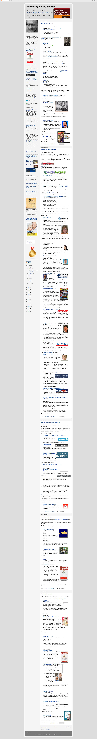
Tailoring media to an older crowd (32, 117)
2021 (29, 267)
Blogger (60, 734)
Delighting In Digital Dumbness (49, 504)
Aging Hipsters (44, 166)
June (29, 276)
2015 (29, 294)
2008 (29, 306)
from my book (46, 564)
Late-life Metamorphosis (48, 636)
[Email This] (59, 144)
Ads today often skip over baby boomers (51, 242)
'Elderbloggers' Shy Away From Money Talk (52, 341)
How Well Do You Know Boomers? (30, 126)
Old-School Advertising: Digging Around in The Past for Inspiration (32, 181)
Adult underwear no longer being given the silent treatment (54, 372)
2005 (29, 311)
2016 (29, 292)
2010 (29, 303)
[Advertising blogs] (32, 258)
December (30, 268)
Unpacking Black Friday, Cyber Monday (50, 422)
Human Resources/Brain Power (31, 183)
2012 (29, 299)
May (29, 278)
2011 (29, 301)
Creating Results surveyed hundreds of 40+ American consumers (51, 663)
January (30, 283)
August (30, 275)
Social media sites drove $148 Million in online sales (53, 478)
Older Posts (68, 727)
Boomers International (47, 175)
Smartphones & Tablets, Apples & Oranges (50, 470)
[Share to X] (61, 144)
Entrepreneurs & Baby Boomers (32, 191)
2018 (29, 289)
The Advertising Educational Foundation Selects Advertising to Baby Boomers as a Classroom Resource (32, 80)
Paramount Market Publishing (31, 64)
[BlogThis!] (60, 144)
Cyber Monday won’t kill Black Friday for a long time (48, 445)
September (31, 273)
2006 (29, 309)
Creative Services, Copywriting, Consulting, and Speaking (38, 11)
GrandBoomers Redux (46, 517)
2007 (29, 308)
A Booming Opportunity (48, 288)
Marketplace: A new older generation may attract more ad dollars (31, 156)
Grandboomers (46, 542)
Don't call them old (47, 217)
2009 (29, 304)
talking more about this (47, 352)
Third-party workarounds (51, 56)
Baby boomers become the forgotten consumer (52, 354)
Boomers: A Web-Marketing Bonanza (50, 309)
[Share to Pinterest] (63, 144)
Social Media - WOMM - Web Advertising (31, 189)
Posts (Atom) (48, 729)
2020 (29, 285)
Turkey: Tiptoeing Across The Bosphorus (31, 110)
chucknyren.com (33, 47)
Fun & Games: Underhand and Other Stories (31, 194)
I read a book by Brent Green (49, 192)
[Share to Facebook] (62, 144)
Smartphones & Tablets (48, 102)
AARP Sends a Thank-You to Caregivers (51, 701)
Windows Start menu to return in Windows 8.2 (52, 61)
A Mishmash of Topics (46, 594)
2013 (29, 297)
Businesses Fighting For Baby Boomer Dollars (52, 388)
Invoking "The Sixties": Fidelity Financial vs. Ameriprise (31, 141)
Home (56, 727)
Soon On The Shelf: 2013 (47, 23)
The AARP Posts (46, 136)
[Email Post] (57, 143)
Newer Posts (44, 727)
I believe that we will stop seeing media (50, 95)
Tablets (44, 73)
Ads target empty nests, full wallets (50, 255)
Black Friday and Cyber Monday (61, 519)
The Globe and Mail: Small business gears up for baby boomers (31, 152)
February (30, 281)
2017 (29, 291)
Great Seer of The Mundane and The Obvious (51, 37)
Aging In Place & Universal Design (31, 187)
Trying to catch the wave (48, 323)
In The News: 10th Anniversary (48, 149)
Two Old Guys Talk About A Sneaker (33, 271)
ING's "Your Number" (30, 133)
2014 (29, 296)
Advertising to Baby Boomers (41, 6)
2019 (29, 287)
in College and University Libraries (32, 72)
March (30, 280)
